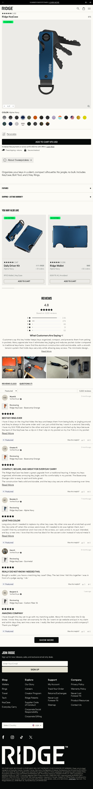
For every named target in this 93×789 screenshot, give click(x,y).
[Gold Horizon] (4, 123)
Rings (4, 688)
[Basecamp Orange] (35, 117)
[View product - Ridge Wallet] (70, 250)
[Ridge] (7, 8)
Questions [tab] (25, 383)
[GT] (60, 117)
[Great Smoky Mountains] (29, 123)
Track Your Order (56, 688)
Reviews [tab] (9, 383)
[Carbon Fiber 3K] (16, 117)
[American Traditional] (47, 123)
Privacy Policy (77, 684)
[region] (46, 367)
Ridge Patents (31, 697)
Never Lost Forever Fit (53, 699)
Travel (5, 693)
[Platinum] (22, 123)
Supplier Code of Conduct (32, 703)
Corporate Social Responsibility (33, 710)
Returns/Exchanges (57, 693)
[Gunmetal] (4, 117)
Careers (29, 688)
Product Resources (80, 700)
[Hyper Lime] (84, 117)
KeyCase (6, 702)
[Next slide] (13, 106)
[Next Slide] (90, 2)
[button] (78, 8)
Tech (4, 697)
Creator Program (33, 693)
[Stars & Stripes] (72, 117)
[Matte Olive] (29, 117)
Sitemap (52, 704)
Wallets (5, 684)
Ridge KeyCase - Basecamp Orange (25, 407)
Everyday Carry (9, 706)
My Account (53, 684)
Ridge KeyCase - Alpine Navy (22, 510)
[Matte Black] (66, 117)
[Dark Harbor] (10, 123)
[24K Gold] (78, 117)
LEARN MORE (54, 2)
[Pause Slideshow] (3, 2)
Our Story (29, 684)
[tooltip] (62, 335)
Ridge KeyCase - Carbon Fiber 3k (24, 602)
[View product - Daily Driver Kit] (24, 250)
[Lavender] (53, 117)
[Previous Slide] (86, 2)
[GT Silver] (16, 123)
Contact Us (76, 704)
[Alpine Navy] (22, 117)
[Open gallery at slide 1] (88, 106)
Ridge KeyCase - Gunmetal (21, 561)
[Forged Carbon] (47, 117)
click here (72, 779)
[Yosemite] (35, 123)
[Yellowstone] (41, 123)
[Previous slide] (4, 106)
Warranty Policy (78, 688)
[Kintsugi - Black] (41, 117)
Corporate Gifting (33, 716)
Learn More (50, 147)
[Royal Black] (10, 117)
